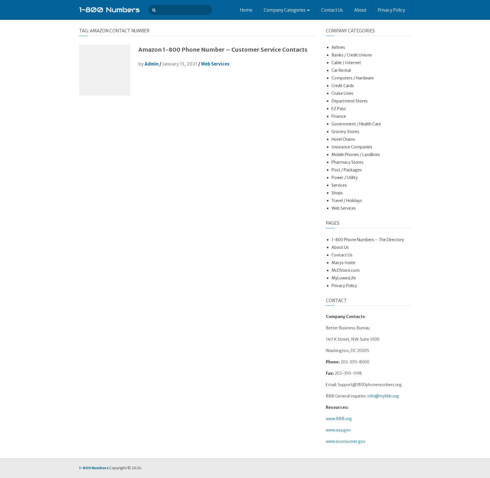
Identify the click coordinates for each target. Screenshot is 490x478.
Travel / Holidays (346, 200)
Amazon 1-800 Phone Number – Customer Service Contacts (222, 49)
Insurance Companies (351, 146)
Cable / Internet (346, 62)
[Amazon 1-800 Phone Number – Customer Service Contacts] (104, 70)
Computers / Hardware (352, 78)
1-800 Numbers (109, 9)
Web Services (215, 64)
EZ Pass (338, 108)
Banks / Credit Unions (351, 55)
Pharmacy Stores (347, 162)
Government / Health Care (356, 124)
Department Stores (349, 101)
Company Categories (285, 10)
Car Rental (341, 70)
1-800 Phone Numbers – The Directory (367, 239)
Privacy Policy (391, 10)
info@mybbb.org (383, 396)
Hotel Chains (343, 139)
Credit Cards (342, 85)
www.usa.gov (338, 430)
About (360, 10)
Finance (338, 116)
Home (246, 10)
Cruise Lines (342, 93)
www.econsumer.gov (346, 441)
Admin (152, 64)
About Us (340, 247)
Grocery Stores (345, 131)
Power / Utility (344, 177)
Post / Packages (346, 169)
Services (339, 185)
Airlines (338, 47)
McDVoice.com (345, 270)
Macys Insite (343, 262)
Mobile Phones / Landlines (355, 154)
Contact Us (332, 10)
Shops (337, 192)
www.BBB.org (339, 418)
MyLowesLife (343, 278)
